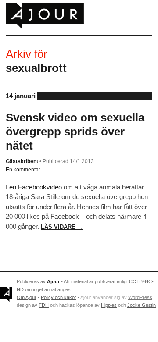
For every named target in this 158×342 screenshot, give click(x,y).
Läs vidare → (62, 227)
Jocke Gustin (141, 305)
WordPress (140, 297)
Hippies (109, 305)
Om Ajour (26, 297)
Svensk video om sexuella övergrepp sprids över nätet (75, 131)
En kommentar (23, 169)
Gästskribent (22, 161)
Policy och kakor (58, 297)
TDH (44, 305)
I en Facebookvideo (34, 187)
